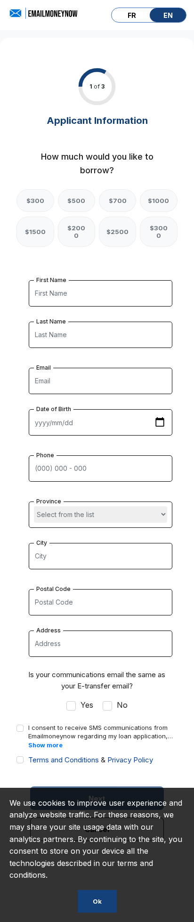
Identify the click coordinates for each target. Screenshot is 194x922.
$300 (35, 200)
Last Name (51, 321)
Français (131, 15)
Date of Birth (53, 408)
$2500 (117, 231)
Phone (45, 455)
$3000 (159, 231)
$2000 (76, 231)
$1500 (35, 231)
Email (43, 367)
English (167, 15)
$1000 (158, 200)
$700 (118, 200)
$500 (76, 200)
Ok (97, 901)
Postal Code (53, 588)
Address (48, 630)
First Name (51, 279)
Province (48, 501)
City (41, 542)
